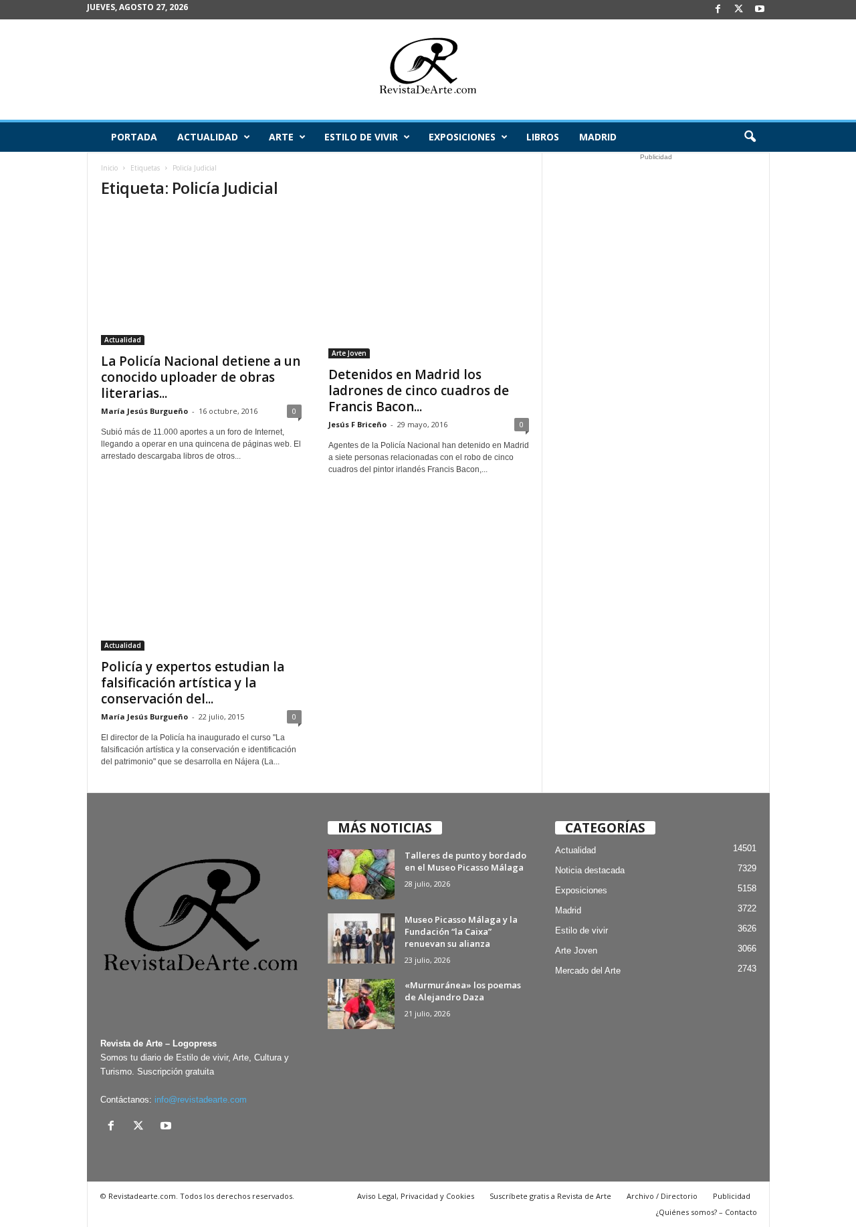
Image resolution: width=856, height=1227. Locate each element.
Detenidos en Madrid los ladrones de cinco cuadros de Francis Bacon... (418, 390)
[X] (739, 9)
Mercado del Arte (588, 971)
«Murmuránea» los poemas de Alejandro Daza (463, 991)
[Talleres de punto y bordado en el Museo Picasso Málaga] (361, 874)
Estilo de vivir (361, 136)
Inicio (109, 168)
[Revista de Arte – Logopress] (428, 69)
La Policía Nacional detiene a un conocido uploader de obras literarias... (200, 377)
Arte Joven (349, 353)
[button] (749, 137)
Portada (134, 136)
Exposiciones (462, 136)
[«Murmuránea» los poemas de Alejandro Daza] (361, 1004)
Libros (542, 136)
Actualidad (207, 136)
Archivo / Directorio (662, 1196)
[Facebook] (718, 9)
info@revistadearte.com (200, 1100)
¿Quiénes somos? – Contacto (706, 1212)
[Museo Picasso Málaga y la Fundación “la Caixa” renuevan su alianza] (361, 938)
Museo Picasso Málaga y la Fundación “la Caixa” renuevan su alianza (461, 931)
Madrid (598, 136)
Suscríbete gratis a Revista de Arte (550, 1196)
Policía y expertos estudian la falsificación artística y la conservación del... (192, 682)
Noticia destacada (590, 870)
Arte (281, 136)
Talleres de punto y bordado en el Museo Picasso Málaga (465, 861)
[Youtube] (760, 9)
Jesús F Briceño (357, 424)
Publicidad (731, 1196)
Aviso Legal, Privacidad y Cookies (415, 1196)
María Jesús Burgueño (144, 411)
